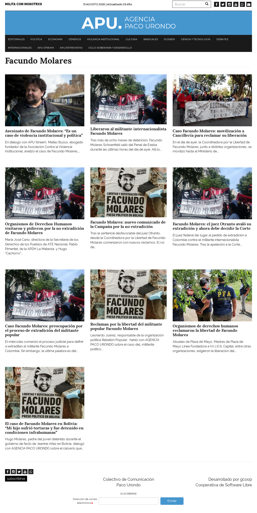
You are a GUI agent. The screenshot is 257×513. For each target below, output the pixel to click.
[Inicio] (128, 23)
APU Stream (46, 47)
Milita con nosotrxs (23, 4)
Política (36, 39)
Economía (55, 39)
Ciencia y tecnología (195, 39)
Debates (222, 39)
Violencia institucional (103, 39)
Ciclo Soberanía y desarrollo (110, 47)
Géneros (74, 39)
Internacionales (20, 47)
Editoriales (16, 39)
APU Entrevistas (71, 47)
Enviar (172, 501)
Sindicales (150, 39)
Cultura (131, 39)
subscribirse (16, 479)
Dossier (169, 39)
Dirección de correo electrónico (85, 501)
